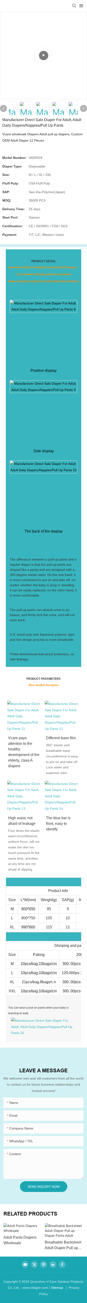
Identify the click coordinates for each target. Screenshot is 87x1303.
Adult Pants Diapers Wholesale (19, 1240)
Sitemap (57, 1287)
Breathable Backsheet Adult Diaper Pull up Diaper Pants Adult (63, 1245)
